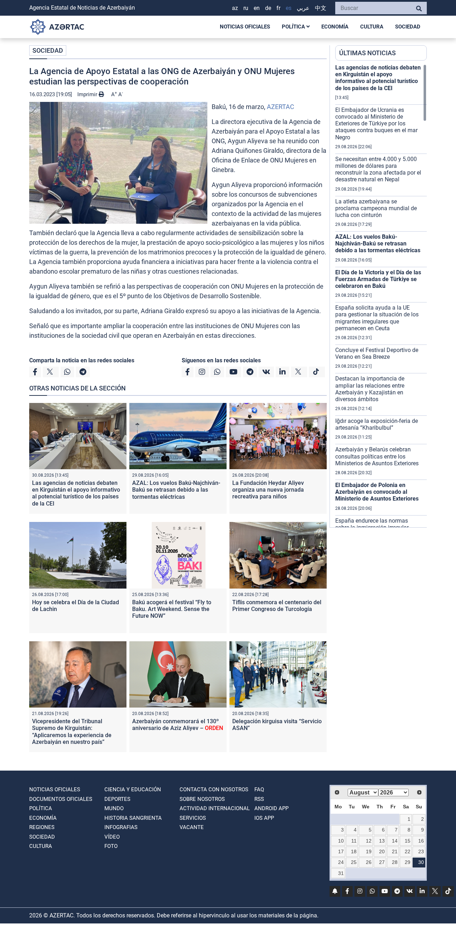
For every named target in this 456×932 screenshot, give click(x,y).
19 (369, 851)
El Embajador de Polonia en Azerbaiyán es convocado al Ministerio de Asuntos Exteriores (377, 492)
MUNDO (114, 808)
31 (341, 873)
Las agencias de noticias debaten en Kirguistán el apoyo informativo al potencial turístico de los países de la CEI (76, 493)
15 (407, 841)
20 (382, 851)
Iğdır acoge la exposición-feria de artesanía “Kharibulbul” (376, 424)
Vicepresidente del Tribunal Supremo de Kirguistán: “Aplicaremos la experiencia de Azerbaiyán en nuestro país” (72, 731)
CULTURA (371, 27)
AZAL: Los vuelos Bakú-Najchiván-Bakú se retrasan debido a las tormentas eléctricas (176, 490)
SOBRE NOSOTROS (202, 799)
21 (395, 851)
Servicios (193, 818)
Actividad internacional (215, 808)
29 (407, 862)
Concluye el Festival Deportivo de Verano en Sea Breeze (376, 353)
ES (288, 8)
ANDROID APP (271, 808)
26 (369, 862)
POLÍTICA (294, 27)
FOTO (111, 846)
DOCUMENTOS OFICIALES (60, 799)
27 (382, 862)
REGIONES (42, 827)
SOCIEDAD (407, 27)
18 (354, 851)
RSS (259, 799)
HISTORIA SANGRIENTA (133, 818)
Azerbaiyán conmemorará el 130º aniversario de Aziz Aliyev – (177, 724)
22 (407, 851)
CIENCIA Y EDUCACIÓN (132, 789)
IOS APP (264, 818)
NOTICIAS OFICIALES (245, 27)
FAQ (259, 789)
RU (245, 8)
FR (278, 8)
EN (257, 8)
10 (341, 841)
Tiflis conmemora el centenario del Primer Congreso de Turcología (276, 605)
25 (354, 862)
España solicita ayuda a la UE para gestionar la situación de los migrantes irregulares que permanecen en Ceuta (377, 318)
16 (421, 841)
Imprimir (88, 94)
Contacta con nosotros (214, 789)
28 (395, 862)
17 (341, 851)
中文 (320, 8)
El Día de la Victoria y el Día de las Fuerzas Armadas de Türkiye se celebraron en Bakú (378, 279)
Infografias (121, 827)
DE (268, 8)
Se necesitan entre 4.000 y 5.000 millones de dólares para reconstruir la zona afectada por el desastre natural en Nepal (378, 169)
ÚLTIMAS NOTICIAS (367, 53)
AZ (235, 8)
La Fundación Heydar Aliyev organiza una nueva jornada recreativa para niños (268, 490)
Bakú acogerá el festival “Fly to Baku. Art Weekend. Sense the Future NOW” (171, 609)
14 (395, 841)
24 (341, 862)
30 (421, 862)
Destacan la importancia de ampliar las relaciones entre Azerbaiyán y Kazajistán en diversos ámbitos (369, 389)
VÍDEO (112, 837)
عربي (303, 8)
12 (369, 841)
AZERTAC (280, 106)
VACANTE (192, 827)
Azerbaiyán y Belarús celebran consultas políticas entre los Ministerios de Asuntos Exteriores (377, 456)
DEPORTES (117, 799)
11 (354, 841)
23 (421, 851)
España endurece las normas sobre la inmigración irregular (372, 524)
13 (382, 841)
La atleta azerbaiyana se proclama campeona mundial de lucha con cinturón (376, 208)
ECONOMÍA (334, 27)
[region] (381, 295)
